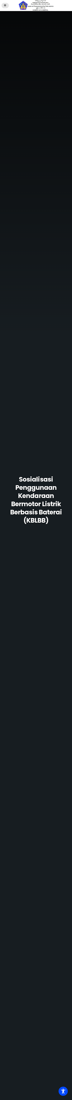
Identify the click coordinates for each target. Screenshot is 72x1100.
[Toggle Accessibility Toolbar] (63, 1091)
